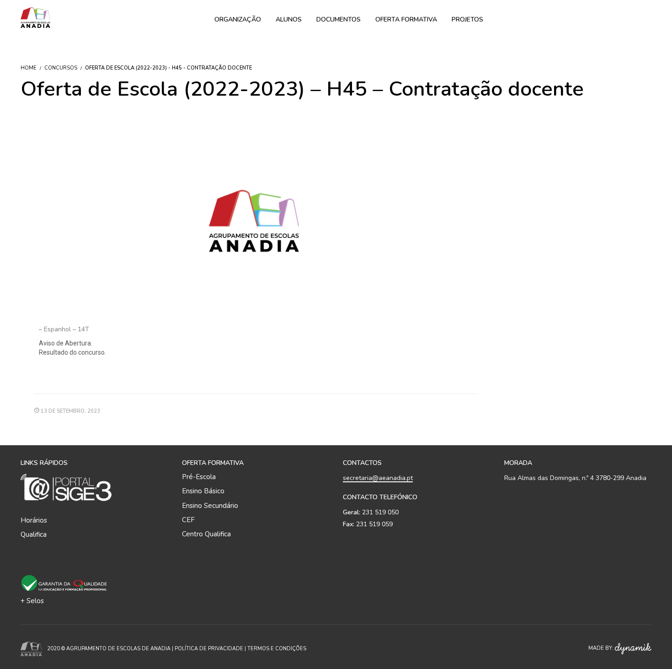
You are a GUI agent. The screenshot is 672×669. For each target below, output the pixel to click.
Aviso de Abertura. (65, 343)
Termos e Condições (276, 648)
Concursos (60, 68)
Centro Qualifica (206, 534)
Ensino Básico (203, 491)
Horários (34, 520)
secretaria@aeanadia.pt (378, 478)
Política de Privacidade (209, 648)
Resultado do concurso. (72, 352)
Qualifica (34, 534)
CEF (188, 519)
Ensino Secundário (210, 505)
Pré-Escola (199, 476)
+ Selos (32, 600)
